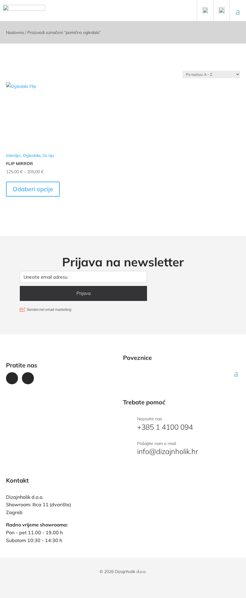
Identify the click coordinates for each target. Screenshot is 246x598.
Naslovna (15, 32)
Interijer (13, 155)
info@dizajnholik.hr (167, 451)
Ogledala (31, 155)
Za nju (48, 155)
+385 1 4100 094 (165, 426)
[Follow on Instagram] (28, 378)
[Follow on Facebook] (12, 378)
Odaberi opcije (33, 189)
